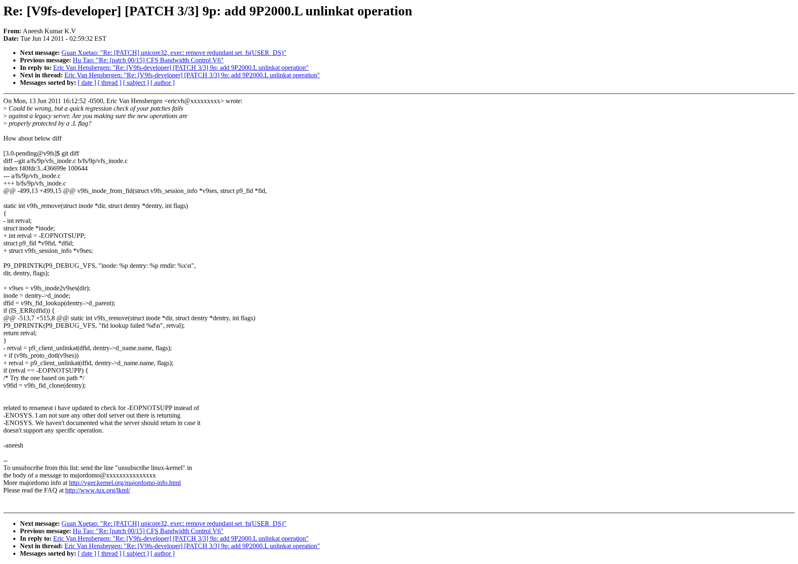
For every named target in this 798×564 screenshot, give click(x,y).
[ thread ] (109, 82)
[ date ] (87, 82)
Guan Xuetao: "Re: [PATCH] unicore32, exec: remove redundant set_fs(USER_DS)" (174, 52)
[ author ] (162, 82)
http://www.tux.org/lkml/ (97, 490)
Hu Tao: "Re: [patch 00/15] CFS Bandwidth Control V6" (148, 60)
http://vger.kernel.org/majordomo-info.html (125, 482)
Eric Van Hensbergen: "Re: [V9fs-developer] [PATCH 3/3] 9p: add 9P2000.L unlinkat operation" (181, 67)
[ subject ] (136, 82)
